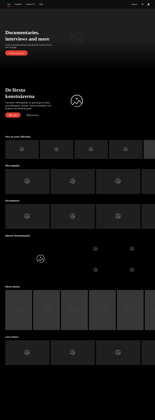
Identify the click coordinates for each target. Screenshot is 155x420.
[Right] (152, 149)
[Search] (142, 4)
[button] (77, 39)
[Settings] (148, 4)
